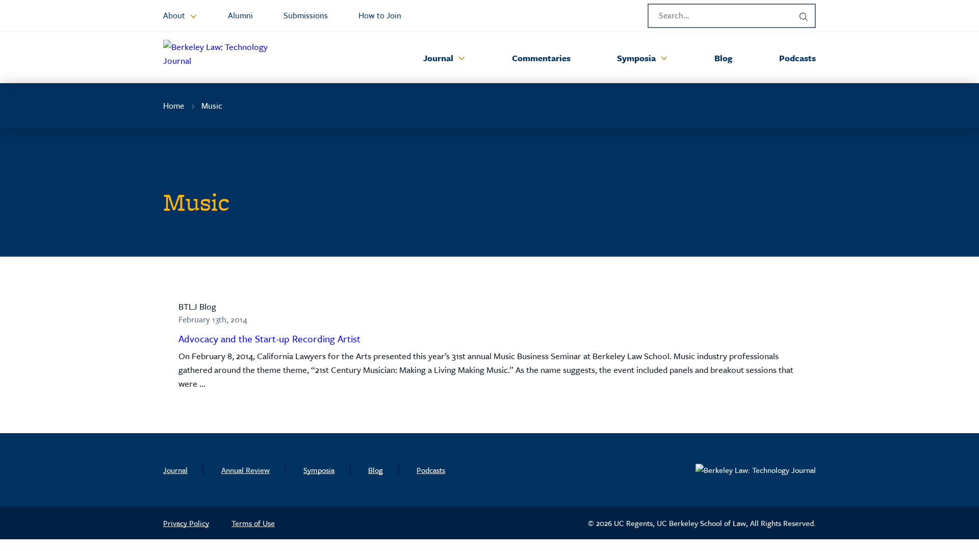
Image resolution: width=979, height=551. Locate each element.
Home (173, 105)
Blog (375, 469)
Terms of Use (253, 523)
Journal (175, 469)
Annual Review (245, 469)
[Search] (803, 16)
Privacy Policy (186, 523)
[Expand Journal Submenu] (461, 58)
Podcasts (431, 469)
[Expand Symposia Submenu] (664, 58)
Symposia (318, 469)
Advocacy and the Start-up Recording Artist (269, 338)
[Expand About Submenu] (193, 16)
